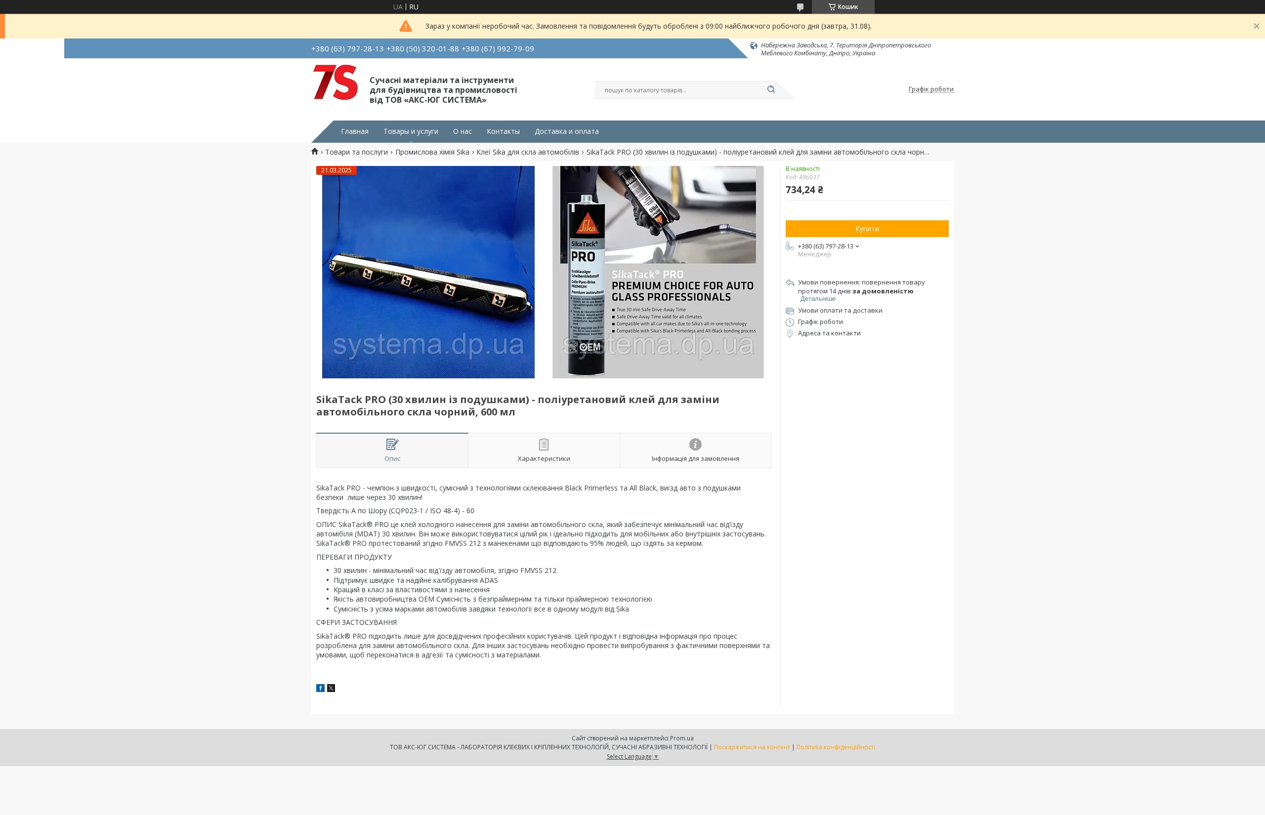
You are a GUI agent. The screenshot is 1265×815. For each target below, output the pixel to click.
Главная (355, 131)
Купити (867, 228)
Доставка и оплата (567, 131)
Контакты (503, 131)
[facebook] (320, 689)
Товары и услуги (410, 131)
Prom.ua (682, 738)
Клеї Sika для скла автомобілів (527, 152)
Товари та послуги (356, 152)
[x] (331, 689)
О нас (462, 131)
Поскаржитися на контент (752, 747)
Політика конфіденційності (836, 747)
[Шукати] (771, 90)
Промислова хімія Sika (432, 152)
